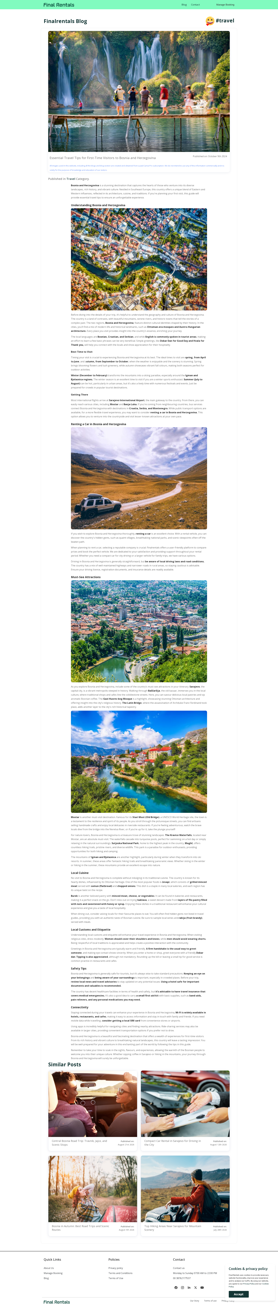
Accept (239, 1294)
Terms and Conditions (120, 1273)
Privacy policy (115, 1268)
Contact (195, 4)
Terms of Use (115, 1278)
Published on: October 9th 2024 (210, 156)
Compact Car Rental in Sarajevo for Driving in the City (172, 1142)
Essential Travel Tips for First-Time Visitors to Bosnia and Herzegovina (103, 158)
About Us (49, 1268)
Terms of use (210, 1300)
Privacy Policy (228, 1300)
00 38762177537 (182, 1278)
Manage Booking (225, 4)
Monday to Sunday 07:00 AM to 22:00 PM (195, 1273)
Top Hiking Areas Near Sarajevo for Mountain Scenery (172, 1227)
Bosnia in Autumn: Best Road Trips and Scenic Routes (80, 1227)
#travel (225, 20)
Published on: (126, 1143)
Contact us (179, 1268)
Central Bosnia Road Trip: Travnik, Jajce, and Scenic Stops (79, 1142)
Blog (184, 4)
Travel (70, 179)
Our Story (194, 1300)
